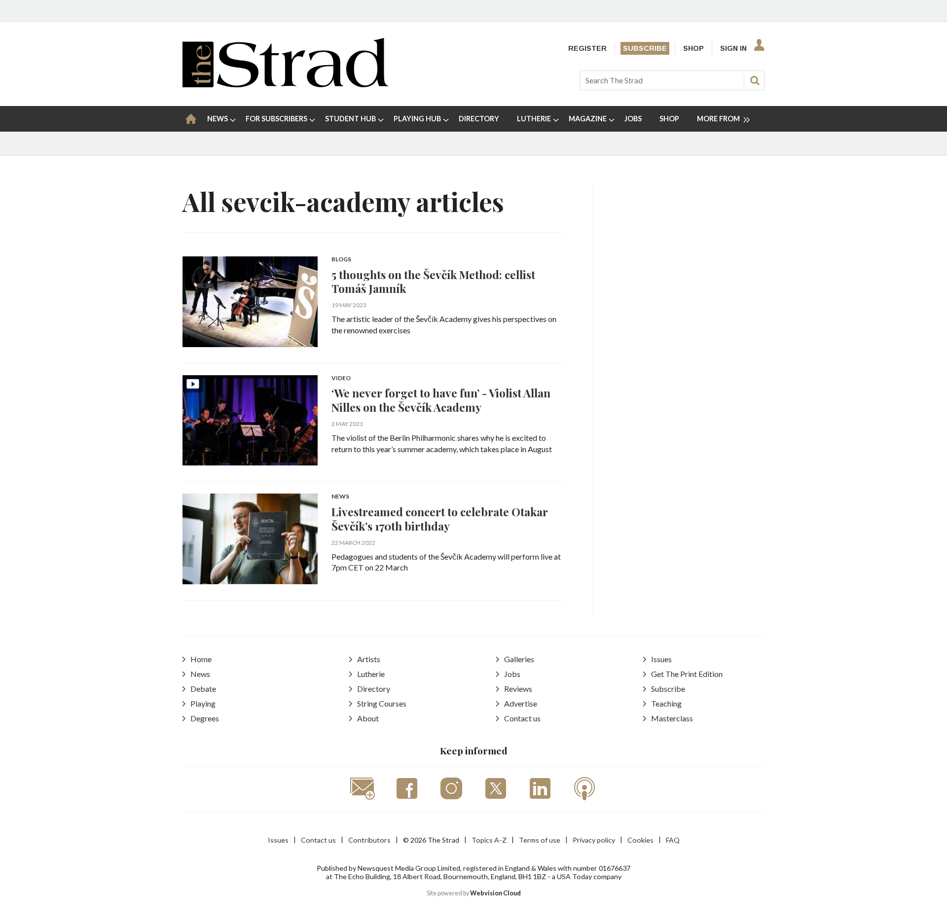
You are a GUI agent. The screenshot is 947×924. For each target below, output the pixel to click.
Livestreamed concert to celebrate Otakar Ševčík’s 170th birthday (439, 518)
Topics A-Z (489, 840)
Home (201, 659)
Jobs (512, 673)
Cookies (640, 840)
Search (755, 80)
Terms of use (539, 840)
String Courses (381, 703)
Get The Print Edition (687, 673)
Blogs (341, 259)
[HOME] (190, 119)
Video (341, 378)
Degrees (204, 718)
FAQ (673, 840)
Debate (203, 688)
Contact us (522, 718)
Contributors (369, 840)
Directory (373, 688)
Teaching (666, 703)
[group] (719, 119)
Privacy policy (594, 840)
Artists (368, 659)
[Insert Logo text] (285, 84)
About (368, 718)
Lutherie (371, 673)
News (340, 497)
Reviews (518, 688)
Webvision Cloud (495, 893)
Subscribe (645, 48)
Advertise (520, 703)
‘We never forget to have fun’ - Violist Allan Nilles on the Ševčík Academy (440, 400)
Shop (693, 48)
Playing (203, 703)
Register (587, 48)
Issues (661, 659)
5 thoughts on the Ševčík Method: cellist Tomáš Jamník (433, 281)
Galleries (519, 659)
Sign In (733, 48)
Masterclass (672, 718)
